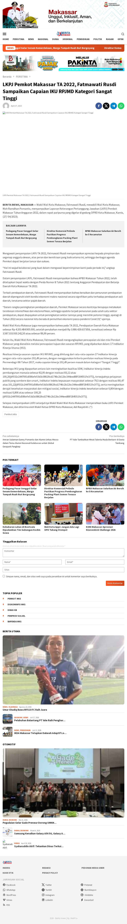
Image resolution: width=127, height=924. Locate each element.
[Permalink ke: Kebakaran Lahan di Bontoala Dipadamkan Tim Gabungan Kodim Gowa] (22, 514)
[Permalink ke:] (6, 105)
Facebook (10, 885)
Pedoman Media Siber (93, 868)
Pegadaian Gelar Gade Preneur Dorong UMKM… (29, 822)
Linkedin (49, 900)
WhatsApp (10, 890)
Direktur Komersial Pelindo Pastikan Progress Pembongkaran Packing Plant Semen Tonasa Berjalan (63, 493)
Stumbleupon (90, 890)
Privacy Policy (50, 872)
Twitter (48, 885)
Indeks (6, 868)
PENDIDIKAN (25, 730)
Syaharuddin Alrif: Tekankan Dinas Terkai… (39, 846)
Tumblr (48, 890)
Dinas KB (12, 610)
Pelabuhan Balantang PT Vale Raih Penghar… (39, 720)
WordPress (11, 895)
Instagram (50, 895)
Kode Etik (8, 872)
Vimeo (9, 900)
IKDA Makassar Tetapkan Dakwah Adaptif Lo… (40, 733)
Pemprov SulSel (16, 616)
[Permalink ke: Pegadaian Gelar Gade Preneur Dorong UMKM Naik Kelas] (63, 782)
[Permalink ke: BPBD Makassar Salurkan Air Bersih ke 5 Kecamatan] (105, 475)
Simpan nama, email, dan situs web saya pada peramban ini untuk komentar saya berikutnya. (51, 576)
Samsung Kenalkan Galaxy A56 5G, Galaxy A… (39, 833)
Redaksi (46, 868)
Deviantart (89, 900)
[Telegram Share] (113, 106)
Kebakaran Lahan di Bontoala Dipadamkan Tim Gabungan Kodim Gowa (21, 529)
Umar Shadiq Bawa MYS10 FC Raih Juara (25, 709)
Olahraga (13, 707)
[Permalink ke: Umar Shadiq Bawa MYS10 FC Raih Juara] (63, 669)
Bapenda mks (14, 621)
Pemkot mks (10, 414)
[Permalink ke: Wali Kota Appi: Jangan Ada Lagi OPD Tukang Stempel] (63, 514)
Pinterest (88, 885)
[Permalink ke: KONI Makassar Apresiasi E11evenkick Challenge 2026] (105, 514)
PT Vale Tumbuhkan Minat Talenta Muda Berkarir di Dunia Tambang (97, 440)
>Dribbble (88, 895)
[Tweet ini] (106, 106)
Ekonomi (18, 717)
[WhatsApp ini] (121, 106)
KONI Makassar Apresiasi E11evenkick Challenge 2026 (100, 528)
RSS (8, 905)
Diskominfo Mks (16, 604)
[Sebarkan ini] (98, 106)
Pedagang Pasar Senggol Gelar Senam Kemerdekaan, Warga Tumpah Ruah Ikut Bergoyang (22, 234)
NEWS (5, 707)
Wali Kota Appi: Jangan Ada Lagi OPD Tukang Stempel (61, 528)
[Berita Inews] (63, 33)
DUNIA (5, 820)
